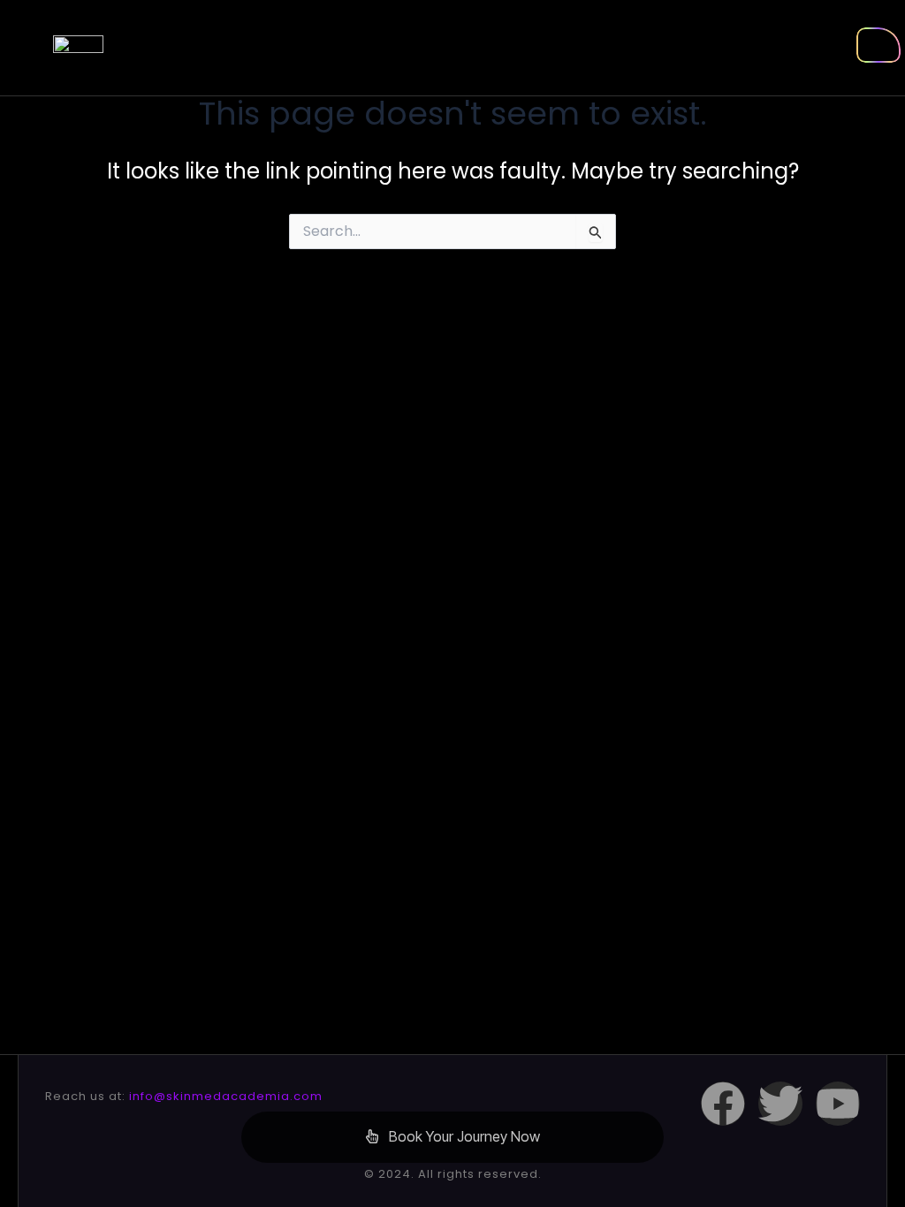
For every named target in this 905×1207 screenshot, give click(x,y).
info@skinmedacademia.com (226, 1096)
